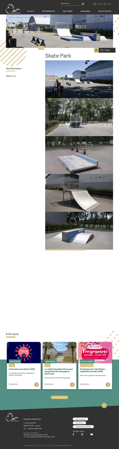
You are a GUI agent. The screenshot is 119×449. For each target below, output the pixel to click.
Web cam (99, 4)
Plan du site (39, 445)
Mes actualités (104, 11)
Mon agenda (85, 11)
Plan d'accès (79, 423)
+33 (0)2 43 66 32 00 (34, 428)
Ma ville (30, 11)
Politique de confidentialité (62, 445)
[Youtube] (92, 434)
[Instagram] (82, 434)
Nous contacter (80, 419)
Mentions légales (29, 445)
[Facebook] (74, 434)
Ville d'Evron (11, 17)
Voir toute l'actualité (59, 397)
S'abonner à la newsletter (83, 426)
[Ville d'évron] (13, 9)
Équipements (19, 17)
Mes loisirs (67, 11)
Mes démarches (48, 11)
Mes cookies (48, 445)
